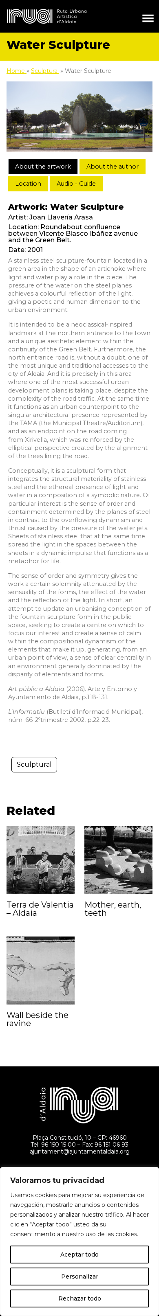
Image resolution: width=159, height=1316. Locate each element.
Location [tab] (28, 183)
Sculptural (45, 71)
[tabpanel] (79, 463)
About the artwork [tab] (43, 166)
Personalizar (79, 1276)
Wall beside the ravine (37, 1019)
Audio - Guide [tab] (76, 183)
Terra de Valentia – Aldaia (40, 909)
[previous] (17, 116)
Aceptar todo (79, 1254)
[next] (141, 116)
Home (16, 71)
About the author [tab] (112, 166)
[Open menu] (148, 16)
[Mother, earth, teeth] (118, 860)
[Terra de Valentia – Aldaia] (41, 860)
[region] (79, 1241)
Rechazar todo (79, 1298)
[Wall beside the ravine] (41, 970)
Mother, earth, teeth (112, 909)
